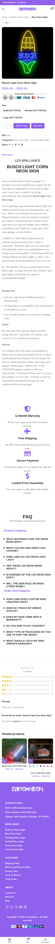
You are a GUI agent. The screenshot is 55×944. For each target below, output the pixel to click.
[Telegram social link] (22, 144)
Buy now (38, 125)
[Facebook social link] (9, 144)
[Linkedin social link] (18, 144)
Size (4, 105)
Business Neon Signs (19, 17)
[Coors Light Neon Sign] (40, 751)
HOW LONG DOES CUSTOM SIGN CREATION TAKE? (26, 600)
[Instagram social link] (16, 907)
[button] (27, 540)
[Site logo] (27, 8)
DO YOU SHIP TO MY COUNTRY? (25, 625)
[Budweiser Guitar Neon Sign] (14, 751)
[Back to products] (6, 23)
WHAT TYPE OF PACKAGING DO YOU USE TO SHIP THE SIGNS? (28, 633)
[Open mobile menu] (3, 9)
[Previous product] (3, 23)
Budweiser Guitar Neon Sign (14, 766)
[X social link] (12, 144)
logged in (17, 721)
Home (4, 17)
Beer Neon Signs (40, 17)
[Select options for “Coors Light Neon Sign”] (30, 761)
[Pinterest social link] (15, 144)
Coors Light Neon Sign (41, 773)
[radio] (12, 110)
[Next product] (9, 23)
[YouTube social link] (21, 907)
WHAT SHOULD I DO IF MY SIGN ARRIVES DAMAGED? (25, 642)
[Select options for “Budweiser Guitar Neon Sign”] (4, 761)
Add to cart (21, 125)
